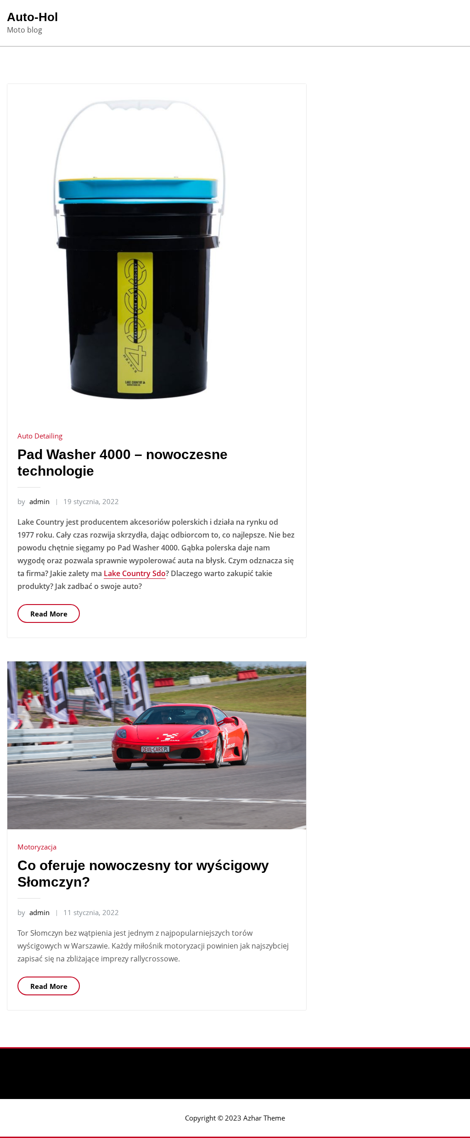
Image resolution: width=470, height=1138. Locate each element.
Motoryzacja (36, 846)
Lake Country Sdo (135, 573)
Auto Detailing (39, 435)
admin (33, 501)
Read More (48, 613)
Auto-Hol (32, 17)
